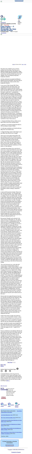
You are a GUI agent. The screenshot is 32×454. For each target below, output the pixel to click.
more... (8, 380)
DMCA (25, 64)
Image (14, 64)
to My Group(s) (4, 385)
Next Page (10, 362)
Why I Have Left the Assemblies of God (8, 417)
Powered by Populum (16, 452)
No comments (3, 32)
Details (23, 64)
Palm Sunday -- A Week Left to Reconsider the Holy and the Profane (8, 28)
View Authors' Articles (17, 405)
